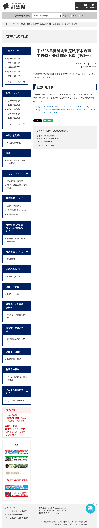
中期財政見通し (13, 135)
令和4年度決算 (13, 109)
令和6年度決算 (13, 101)
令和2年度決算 (13, 118)
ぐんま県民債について (14, 391)
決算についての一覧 (16, 124)
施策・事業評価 (14, 206)
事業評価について (14, 198)
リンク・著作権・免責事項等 (16, 511)
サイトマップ (10, 508)
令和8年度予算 (13, 58)
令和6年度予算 (13, 67)
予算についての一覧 (16, 82)
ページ (75, 16)
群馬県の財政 (26, 24)
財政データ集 (12, 287)
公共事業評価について (17, 210)
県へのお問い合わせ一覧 (14, 514)
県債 (8, 153)
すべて (67, 16)
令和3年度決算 (13, 114)
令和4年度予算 (13, 76)
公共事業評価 (13, 214)
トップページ (13, 24)
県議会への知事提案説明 (14, 306)
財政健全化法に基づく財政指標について (14, 227)
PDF (83, 16)
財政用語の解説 (13, 352)
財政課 (39, 136)
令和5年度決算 (13, 105)
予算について (12, 51)
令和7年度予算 (13, 63)
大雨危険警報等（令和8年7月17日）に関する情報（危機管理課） (16, 432)
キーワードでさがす (22, 16)
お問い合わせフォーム (46, 145)
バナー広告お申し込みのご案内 (16, 518)
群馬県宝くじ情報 (15, 181)
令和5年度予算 (13, 71)
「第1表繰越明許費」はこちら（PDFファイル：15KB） (66, 107)
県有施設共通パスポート (14, 330)
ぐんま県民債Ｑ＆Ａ (16, 401)
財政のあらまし (13, 269)
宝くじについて (13, 173)
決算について (12, 93)
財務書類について (14, 251)
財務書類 (11, 259)
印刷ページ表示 (90, 67)
